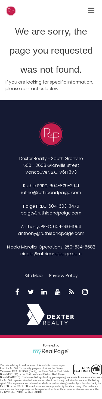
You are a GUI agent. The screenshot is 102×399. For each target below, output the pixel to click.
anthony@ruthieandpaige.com (51, 233)
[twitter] (31, 292)
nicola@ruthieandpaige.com (51, 254)
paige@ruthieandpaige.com (51, 213)
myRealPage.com (51, 351)
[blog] (71, 292)
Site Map (33, 275)
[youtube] (58, 292)
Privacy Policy (63, 275)
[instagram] (85, 292)
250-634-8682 (79, 247)
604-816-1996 (67, 226)
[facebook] (17, 292)
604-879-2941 (64, 186)
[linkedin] (44, 292)
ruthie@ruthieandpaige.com (51, 192)
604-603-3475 (63, 206)
